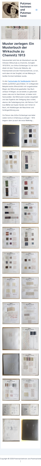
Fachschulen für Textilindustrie (19, 81)
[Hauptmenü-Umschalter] (36, 10)
